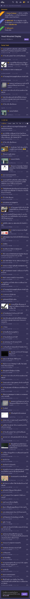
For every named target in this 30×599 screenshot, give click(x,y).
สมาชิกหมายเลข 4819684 (6, 554)
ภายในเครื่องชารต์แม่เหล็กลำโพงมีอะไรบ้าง (15, 347)
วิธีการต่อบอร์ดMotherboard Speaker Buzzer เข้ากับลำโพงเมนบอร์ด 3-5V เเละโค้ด (14, 255)
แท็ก (4, 5)
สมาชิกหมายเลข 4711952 (6, 514)
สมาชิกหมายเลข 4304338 (6, 286)
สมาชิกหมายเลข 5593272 (6, 360)
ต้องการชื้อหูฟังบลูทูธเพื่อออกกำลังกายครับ (15, 507)
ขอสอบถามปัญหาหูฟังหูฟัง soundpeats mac (15, 265)
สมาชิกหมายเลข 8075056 (6, 139)
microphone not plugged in (10, 202)
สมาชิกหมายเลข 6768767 (6, 296)
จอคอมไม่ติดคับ (13, 111)
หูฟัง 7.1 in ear (7, 522)
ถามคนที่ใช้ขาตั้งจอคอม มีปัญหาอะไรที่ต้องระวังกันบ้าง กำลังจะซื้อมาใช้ (18, 64)
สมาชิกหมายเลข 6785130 (6, 301)
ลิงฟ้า (2, 544)
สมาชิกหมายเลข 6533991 (6, 101)
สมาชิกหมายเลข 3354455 (6, 440)
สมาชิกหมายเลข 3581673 (6, 499)
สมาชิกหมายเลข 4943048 (6, 372)
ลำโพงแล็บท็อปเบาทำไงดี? (10, 337)
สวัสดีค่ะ (5, 244)
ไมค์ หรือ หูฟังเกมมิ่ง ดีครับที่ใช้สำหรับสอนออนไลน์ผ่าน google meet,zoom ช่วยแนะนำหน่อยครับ (14, 99)
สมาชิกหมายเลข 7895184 (6, 52)
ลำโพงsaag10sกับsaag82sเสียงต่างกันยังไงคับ (15, 76)
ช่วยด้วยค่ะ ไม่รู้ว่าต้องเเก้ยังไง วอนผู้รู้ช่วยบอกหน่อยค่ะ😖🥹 (18, 148)
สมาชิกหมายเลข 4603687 (6, 519)
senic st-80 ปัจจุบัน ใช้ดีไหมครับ (12, 359)
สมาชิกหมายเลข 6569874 (6, 156)
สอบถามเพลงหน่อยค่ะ (9, 574)
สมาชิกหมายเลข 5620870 (6, 384)
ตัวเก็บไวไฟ (6, 459)
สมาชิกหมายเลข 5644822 (6, 59)
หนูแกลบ (3, 108)
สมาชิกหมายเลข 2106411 (6, 576)
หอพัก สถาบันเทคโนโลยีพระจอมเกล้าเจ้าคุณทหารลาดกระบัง (14, 528)
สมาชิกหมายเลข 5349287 (6, 338)
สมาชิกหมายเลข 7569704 (6, 240)
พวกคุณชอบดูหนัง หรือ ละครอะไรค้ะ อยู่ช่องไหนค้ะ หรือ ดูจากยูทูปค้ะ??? (14, 563)
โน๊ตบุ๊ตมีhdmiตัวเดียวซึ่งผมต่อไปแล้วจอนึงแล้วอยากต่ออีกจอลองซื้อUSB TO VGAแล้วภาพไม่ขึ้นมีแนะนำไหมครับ (14, 190)
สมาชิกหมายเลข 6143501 (6, 391)
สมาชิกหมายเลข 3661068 (6, 456)
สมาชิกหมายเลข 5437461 (6, 487)
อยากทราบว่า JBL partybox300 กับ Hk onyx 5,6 (14, 438)
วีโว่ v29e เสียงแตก (8, 197)
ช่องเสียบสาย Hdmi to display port (12, 69)
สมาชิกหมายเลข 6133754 (6, 398)
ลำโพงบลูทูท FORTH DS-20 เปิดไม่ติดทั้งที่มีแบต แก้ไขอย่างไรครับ (19, 208)
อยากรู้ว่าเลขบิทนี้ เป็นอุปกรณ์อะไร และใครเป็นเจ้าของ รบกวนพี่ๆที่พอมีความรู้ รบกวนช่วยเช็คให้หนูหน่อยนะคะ (14, 216)
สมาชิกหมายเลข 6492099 (6, 333)
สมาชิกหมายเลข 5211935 (12, 355)
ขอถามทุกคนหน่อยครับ (9, 175)
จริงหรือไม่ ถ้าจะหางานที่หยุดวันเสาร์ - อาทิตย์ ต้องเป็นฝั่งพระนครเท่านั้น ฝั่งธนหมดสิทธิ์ (15, 470)
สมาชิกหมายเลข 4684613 (6, 566)
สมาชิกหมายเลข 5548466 (6, 473)
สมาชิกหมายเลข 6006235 (6, 428)
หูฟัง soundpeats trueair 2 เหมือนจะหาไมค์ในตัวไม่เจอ (14, 271)
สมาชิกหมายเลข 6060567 (6, 410)
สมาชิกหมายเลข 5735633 (6, 176)
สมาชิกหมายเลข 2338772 (6, 509)
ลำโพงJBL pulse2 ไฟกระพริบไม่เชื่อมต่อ (14, 56)
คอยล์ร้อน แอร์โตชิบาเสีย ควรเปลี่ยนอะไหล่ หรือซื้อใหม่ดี (14, 283)
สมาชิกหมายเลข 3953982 (6, 220)
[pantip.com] (2, 2)
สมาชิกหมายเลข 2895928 (12, 171)
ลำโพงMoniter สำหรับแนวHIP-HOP (13, 313)
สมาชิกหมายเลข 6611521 (6, 328)
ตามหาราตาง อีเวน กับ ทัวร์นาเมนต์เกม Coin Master (14, 91)
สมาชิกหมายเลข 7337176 (6, 257)
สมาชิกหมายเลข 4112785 (6, 343)
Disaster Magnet (11, 66)
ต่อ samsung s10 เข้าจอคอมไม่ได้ (12, 342)
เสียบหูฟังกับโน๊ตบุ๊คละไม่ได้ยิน (11, 370)
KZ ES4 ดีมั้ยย (6, 557)
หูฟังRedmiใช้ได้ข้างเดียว (10, 299)
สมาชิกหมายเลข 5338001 (12, 480)
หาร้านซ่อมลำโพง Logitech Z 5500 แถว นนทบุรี (13, 496)
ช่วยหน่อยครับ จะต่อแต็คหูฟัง (19, 476)
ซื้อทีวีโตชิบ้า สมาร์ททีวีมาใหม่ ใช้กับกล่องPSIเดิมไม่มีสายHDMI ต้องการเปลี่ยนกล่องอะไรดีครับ (14, 581)
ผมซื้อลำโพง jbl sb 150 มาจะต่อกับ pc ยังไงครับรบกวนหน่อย (14, 426)
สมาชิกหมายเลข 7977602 (6, 194)
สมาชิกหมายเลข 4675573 (6, 571)
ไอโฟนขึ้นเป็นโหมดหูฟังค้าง (11, 332)
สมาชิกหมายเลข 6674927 (6, 73)
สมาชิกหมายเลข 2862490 (6, 504)
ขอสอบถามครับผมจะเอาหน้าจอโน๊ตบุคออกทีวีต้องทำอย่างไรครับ (18, 84)
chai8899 (10, 87)
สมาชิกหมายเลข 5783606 (6, 227)
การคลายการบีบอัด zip (9, 294)
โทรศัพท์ (5, 408)
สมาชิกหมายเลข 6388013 (6, 348)
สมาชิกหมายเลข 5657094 (6, 267)
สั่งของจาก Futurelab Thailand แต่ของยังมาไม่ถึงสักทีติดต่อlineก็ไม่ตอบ (18, 168)
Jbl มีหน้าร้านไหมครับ (9, 464)
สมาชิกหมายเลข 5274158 (6, 492)
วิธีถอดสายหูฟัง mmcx (9, 154)
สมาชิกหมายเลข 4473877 (6, 466)
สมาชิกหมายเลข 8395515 (11, 114)
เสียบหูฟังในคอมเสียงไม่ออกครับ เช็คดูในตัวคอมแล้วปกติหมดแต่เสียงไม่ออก (18, 446)
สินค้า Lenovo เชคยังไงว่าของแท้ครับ (13, 277)
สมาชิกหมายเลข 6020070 (6, 422)
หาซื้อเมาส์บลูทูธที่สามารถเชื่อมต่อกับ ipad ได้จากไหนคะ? (14, 453)
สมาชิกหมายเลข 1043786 (6, 585)
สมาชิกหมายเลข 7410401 (6, 245)
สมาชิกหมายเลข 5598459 (6, 461)
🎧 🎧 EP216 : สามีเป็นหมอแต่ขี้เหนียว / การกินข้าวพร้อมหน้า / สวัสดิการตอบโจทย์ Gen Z (16, 15)
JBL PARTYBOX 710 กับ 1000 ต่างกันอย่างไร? (15, 260)
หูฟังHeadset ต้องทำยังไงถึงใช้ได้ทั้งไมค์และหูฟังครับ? (14, 238)
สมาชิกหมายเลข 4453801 (6, 559)
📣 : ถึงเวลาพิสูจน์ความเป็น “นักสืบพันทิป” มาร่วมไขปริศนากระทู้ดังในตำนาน (16, 22)
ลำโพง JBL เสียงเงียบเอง (9, 104)
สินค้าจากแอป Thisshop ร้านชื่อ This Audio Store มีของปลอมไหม (14, 364)
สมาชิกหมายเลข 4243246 (6, 539)
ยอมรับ (24, 594)
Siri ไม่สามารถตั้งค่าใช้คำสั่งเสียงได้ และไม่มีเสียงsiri (14, 484)
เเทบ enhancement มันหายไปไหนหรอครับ (14, 512)
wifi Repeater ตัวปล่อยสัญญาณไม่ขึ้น (13, 517)
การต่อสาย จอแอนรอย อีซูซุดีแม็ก (18, 231)
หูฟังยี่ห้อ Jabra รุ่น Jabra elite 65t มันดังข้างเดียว (14, 224)
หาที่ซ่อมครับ (6, 552)
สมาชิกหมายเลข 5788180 (6, 130)
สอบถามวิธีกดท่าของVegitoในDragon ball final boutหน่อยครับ (13, 127)
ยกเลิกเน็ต (5, 569)
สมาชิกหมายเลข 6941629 (6, 274)
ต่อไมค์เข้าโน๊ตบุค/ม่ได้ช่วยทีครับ (12, 490)
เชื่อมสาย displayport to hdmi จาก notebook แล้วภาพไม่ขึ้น (14, 395)
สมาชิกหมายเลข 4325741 (12, 449)
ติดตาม (26, 39)
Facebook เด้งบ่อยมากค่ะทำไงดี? (12, 548)
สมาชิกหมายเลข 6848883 (6, 80)
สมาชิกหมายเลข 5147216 (6, 94)
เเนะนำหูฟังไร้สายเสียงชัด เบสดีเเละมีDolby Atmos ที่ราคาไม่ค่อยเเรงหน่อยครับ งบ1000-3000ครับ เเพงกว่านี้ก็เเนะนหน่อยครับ (14, 51)
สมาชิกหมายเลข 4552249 (6, 204)
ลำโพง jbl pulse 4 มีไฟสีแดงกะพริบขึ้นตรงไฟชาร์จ (14, 388)
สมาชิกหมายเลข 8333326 (13, 151)
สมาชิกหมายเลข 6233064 (6, 367)
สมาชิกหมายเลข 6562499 (6, 315)
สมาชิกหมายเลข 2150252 (13, 233)
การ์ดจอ (5, 327)
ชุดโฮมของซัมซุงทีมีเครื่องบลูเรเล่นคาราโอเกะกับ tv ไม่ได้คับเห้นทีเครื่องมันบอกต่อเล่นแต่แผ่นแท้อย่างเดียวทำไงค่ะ (14, 536)
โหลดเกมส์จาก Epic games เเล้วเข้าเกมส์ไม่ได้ (15, 382)
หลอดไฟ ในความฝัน (12, 417)
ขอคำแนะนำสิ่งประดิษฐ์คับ (10, 502)
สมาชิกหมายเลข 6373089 (6, 199)
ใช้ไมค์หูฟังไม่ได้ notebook (18, 413)
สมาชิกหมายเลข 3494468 (6, 524)
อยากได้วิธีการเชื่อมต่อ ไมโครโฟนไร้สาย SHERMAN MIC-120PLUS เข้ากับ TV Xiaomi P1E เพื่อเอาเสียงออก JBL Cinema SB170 (14, 135)
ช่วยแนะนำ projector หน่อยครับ (12, 543)
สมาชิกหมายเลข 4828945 (6, 549)
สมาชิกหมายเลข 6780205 (6, 279)
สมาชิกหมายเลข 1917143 (6, 530)
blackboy (11, 211)
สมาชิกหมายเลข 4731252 (6, 262)
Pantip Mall (8, 30)
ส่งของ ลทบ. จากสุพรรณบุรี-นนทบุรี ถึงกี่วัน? (15, 420)
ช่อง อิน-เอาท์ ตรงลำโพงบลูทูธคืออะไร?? (18, 353)
